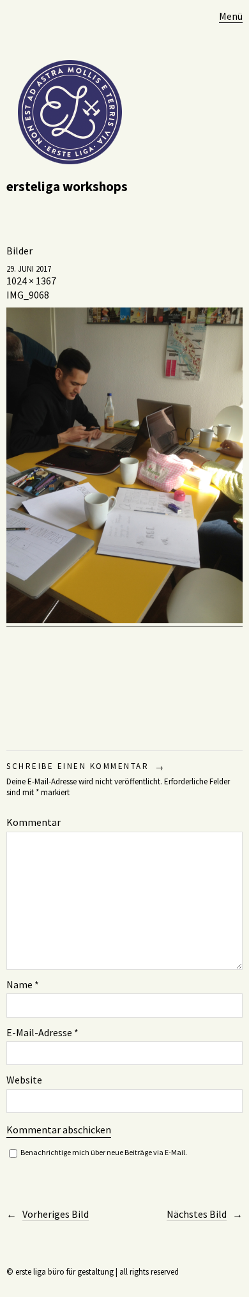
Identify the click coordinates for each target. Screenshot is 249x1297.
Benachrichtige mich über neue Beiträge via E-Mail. (103, 1152)
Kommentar (33, 822)
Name (22, 984)
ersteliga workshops (67, 186)
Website (24, 1079)
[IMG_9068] (124, 619)
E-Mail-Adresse (42, 1032)
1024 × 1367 (31, 280)
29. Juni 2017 (28, 268)
